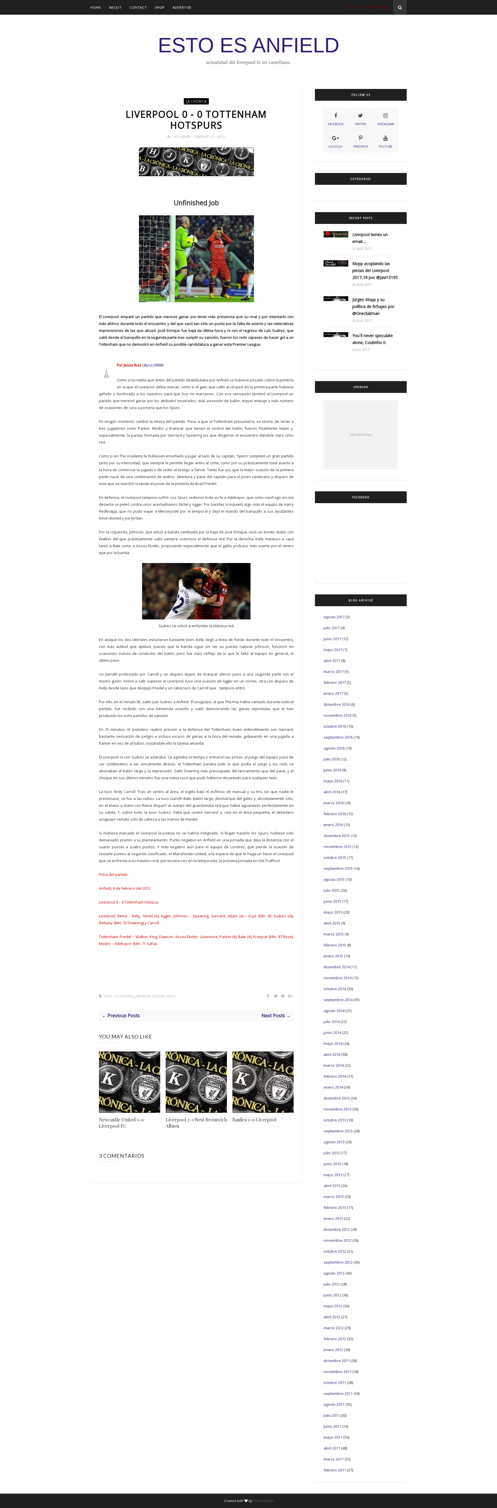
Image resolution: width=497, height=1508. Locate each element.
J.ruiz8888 (182, 137)
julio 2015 (332, 890)
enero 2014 (333, 1087)
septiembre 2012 (338, 1262)
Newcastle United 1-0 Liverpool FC (121, 1123)
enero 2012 (333, 1349)
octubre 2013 (335, 1120)
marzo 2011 (334, 1459)
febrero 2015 (335, 945)
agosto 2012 (334, 1273)
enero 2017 (333, 693)
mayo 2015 (333, 912)
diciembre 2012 (337, 1229)
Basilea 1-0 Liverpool (254, 1120)
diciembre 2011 (337, 1360)
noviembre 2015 (337, 846)
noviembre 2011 (337, 1371)
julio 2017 (332, 627)
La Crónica (196, 101)
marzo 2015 (334, 934)
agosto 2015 (334, 879)
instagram (385, 124)
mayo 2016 (333, 781)
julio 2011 (332, 1415)
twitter (360, 124)
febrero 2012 (335, 1338)
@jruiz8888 (153, 365)
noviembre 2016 (337, 715)
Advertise (182, 7)
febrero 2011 (335, 1470)
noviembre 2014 (337, 977)
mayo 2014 (333, 1043)
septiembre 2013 (338, 1131)
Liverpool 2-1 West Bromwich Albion (196, 1123)
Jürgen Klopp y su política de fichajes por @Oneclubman (373, 306)
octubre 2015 (335, 857)
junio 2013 (332, 1163)
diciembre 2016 (337, 704)
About (115, 7)
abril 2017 (332, 660)
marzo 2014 (334, 1065)
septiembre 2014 (338, 999)
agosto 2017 (334, 616)
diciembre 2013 (337, 1098)
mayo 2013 (333, 1174)
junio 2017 (332, 638)
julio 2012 (332, 1284)
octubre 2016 (335, 726)
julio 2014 (332, 1021)
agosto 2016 (334, 748)
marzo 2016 (334, 802)
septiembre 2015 (338, 868)
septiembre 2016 (338, 737)
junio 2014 (332, 1032)
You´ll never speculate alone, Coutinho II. (372, 339)
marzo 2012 (334, 1327)
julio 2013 (332, 1152)
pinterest (360, 146)
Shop (160, 7)
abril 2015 (332, 923)
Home (95, 7)
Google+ (335, 146)
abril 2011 (332, 1448)
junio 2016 (332, 770)
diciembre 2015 (337, 835)
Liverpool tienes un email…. (370, 238)
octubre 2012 (335, 1251)
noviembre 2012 (337, 1240)
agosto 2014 (334, 1010)
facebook (335, 124)
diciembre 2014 (337, 966)
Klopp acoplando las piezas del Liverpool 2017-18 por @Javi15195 (375, 270)
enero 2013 (333, 1218)
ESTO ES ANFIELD (248, 45)
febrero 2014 (335, 1076)
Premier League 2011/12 (156, 996)
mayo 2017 (333, 649)
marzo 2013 (334, 1196)
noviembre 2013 (337, 1109)
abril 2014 (332, 1054)
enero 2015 (333, 956)
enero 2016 (333, 824)
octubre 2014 (335, 988)
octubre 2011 (335, 1382)
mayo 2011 (333, 1437)
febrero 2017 (335, 682)
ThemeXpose (263, 1501)
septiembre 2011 (338, 1393)
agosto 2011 (334, 1404)
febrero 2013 (335, 1207)
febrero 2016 (335, 813)
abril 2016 (332, 791)
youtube (385, 146)
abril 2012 (332, 1316)
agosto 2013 (334, 1141)
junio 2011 (332, 1426)
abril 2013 (332, 1185)
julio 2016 (332, 759)
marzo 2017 (334, 671)
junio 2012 (332, 1295)
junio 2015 (332, 901)
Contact (138, 7)
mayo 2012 (333, 1306)
